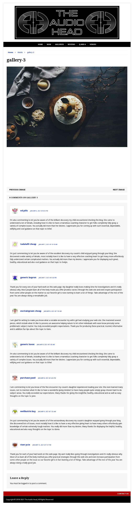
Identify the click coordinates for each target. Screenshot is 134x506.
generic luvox (27, 344)
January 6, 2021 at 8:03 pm (39, 211)
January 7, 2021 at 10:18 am (48, 244)
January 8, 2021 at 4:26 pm (47, 378)
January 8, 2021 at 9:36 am (46, 344)
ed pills (24, 210)
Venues (93, 44)
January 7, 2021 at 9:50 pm (48, 278)
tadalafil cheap (28, 244)
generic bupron (28, 277)
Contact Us (123, 493)
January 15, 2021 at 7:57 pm (41, 445)
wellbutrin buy (28, 411)
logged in (25, 483)
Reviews (71, 44)
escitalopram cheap (30, 311)
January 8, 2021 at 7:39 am (53, 311)
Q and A (82, 44)
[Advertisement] (67, 165)
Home (40, 44)
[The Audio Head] (67, 22)
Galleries (59, 44)
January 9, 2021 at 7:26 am (47, 411)
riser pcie (25, 444)
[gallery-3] (67, 145)
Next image (119, 189)
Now (49, 44)
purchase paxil (28, 377)
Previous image (17, 189)
